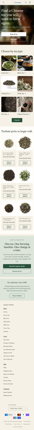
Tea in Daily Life (7, 359)
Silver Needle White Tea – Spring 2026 (8, 153)
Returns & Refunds (8, 374)
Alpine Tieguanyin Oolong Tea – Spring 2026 (8, 187)
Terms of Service (8, 384)
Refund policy (8, 424)
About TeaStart (17, 295)
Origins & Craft (7, 352)
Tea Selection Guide (9, 349)
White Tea (20, 93)
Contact (5, 377)
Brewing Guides (7, 346)
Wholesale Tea (7, 395)
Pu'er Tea (4, 114)
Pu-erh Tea (6, 328)
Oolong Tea (5, 93)
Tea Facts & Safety (8, 356)
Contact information (17, 426)
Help (4, 364)
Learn (5, 336)
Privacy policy (27, 421)
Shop (5, 308)
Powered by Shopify (17, 421)
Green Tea (4, 73)
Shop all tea (14, 34)
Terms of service (18, 424)
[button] (3, 2)
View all (17, 120)
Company (6, 389)
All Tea (5, 312)
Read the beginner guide (17, 266)
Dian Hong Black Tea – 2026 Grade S (8, 219)
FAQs (5, 367)
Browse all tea (17, 271)
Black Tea (20, 73)
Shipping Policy (7, 371)
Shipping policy (27, 424)
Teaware (5, 331)
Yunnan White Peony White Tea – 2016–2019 (24, 154)
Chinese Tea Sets (22, 114)
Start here (14, 39)
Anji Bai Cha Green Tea (24, 186)
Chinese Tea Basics (9, 343)
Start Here (6, 339)
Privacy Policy (7, 380)
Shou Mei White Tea (24, 218)
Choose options (9, 162)
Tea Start (10, 421)
